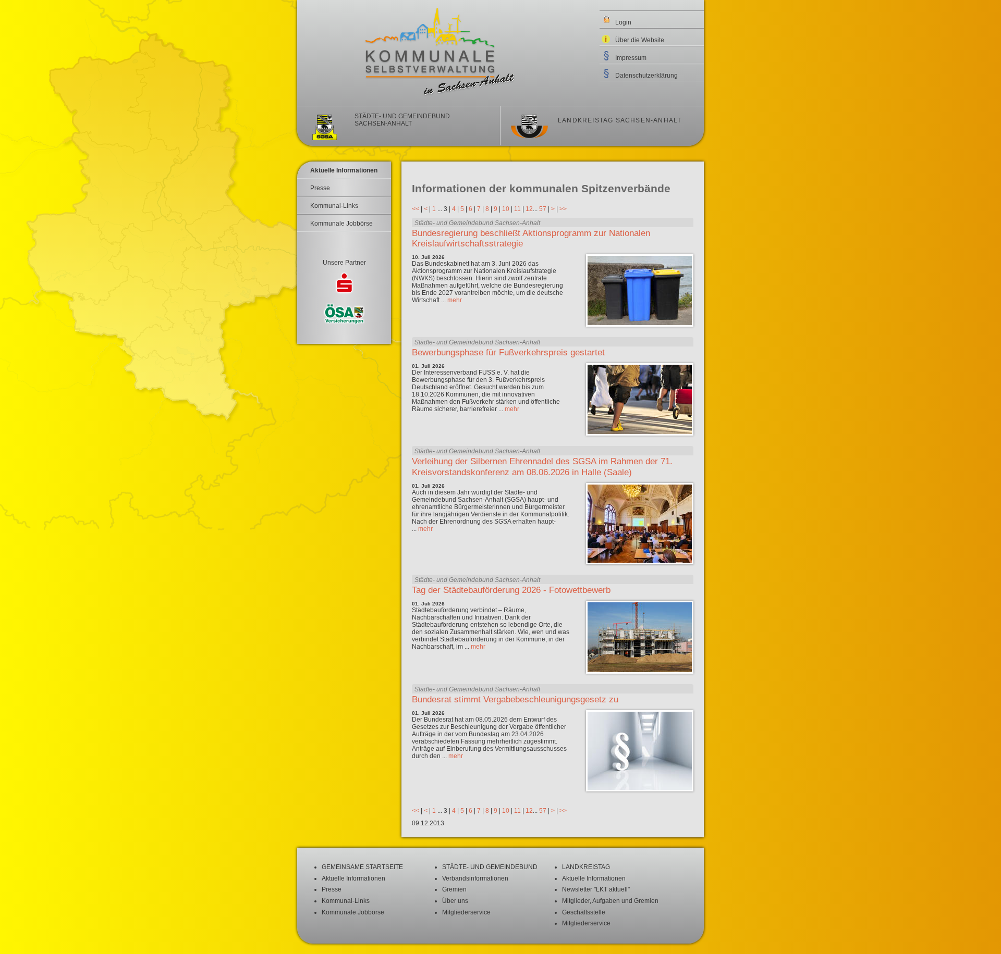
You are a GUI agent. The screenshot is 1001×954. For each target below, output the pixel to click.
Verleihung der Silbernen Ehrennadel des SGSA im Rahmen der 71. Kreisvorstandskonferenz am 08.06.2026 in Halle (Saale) (542, 466)
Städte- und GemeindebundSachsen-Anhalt (402, 120)
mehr (454, 300)
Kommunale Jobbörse (341, 223)
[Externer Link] (344, 284)
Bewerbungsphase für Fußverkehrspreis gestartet (508, 352)
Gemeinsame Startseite (362, 867)
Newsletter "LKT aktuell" (596, 889)
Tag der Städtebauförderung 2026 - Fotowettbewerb (511, 590)
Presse (320, 188)
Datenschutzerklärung (646, 75)
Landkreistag (586, 867)
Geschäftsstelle (583, 912)
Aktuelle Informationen (343, 170)
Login (623, 22)
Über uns (455, 901)
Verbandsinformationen (475, 878)
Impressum (630, 57)
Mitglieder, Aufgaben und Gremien (610, 901)
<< (415, 209)
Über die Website (639, 40)
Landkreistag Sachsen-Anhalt (619, 120)
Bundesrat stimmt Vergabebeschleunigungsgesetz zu (515, 699)
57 (542, 209)
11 (517, 209)
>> (563, 209)
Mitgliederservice (466, 912)
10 (505, 209)
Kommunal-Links (334, 205)
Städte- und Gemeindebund (490, 867)
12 (529, 209)
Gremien (454, 889)
